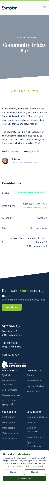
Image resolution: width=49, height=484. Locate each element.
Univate (31, 422)
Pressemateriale (11, 395)
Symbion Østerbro (37, 417)
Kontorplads (8, 422)
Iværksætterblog (36, 386)
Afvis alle (35, 472)
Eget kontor (8, 417)
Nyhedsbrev (33, 391)
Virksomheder (34, 380)
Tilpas (13, 472)
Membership (9, 427)
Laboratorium (9, 438)
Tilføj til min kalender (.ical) (34, 207)
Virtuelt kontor (10, 433)
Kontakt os (12, 307)
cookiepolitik (23, 466)
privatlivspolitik (37, 466)
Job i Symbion (10, 389)
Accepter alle (24, 479)
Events (30, 375)
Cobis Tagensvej (35, 437)
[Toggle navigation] (45, 7)
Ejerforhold (8, 375)
